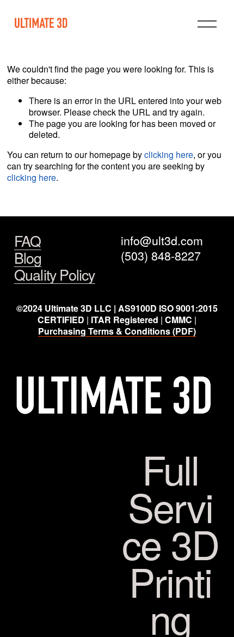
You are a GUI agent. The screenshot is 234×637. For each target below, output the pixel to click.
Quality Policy (54, 274)
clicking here (168, 154)
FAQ (27, 241)
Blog (28, 258)
